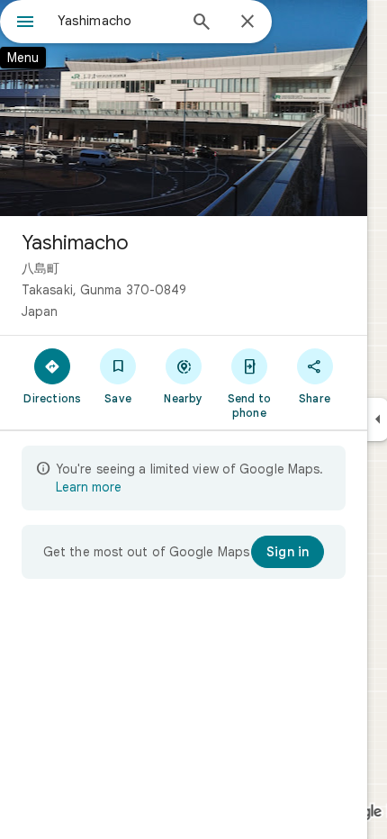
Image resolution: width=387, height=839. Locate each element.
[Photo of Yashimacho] (183, 108)
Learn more (89, 487)
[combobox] (117, 21)
